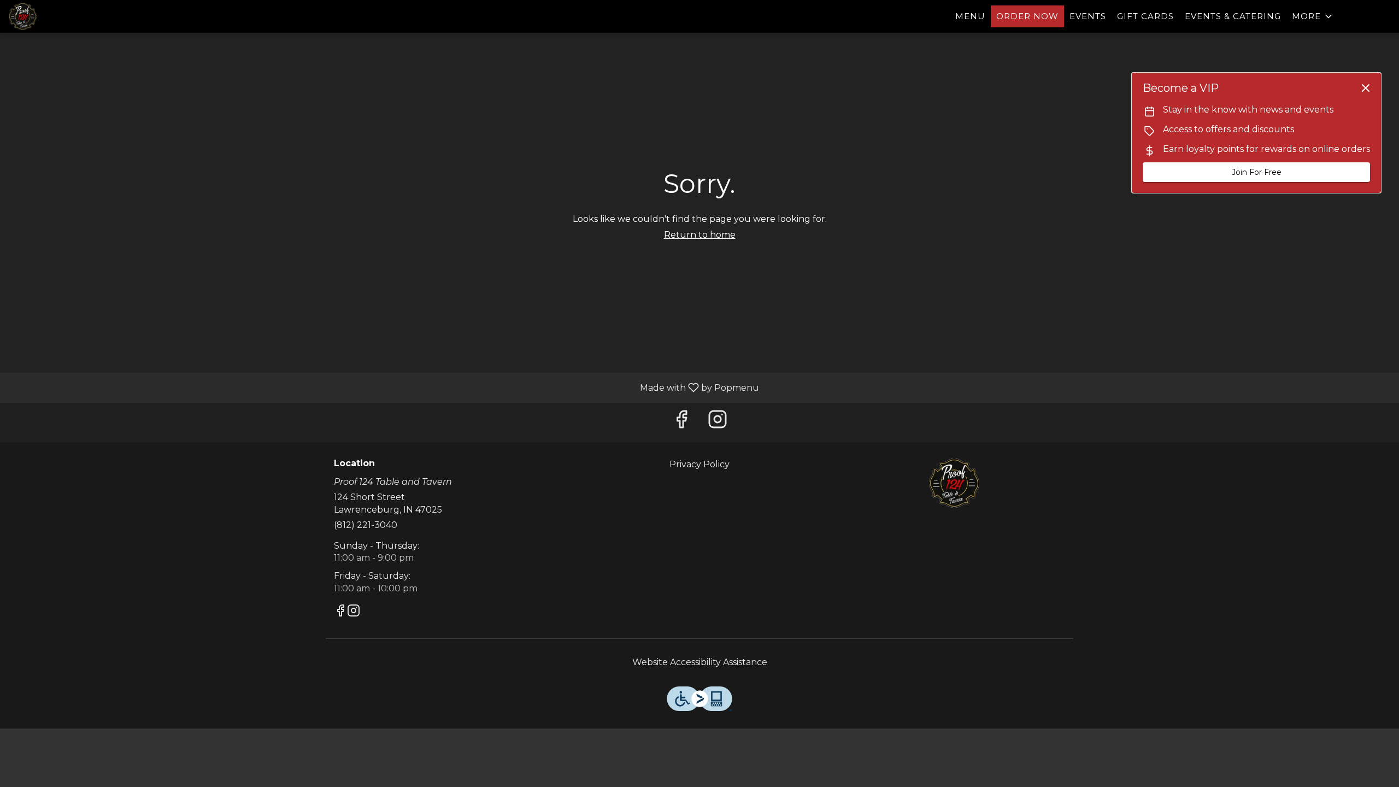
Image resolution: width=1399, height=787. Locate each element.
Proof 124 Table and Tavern (954, 483)
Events (1087, 16)
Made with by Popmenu (383, 387)
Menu (970, 16)
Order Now (1027, 16)
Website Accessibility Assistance (699, 662)
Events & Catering (1233, 16)
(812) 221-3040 (365, 525)
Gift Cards (1145, 16)
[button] (1312, 16)
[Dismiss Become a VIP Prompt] (1365, 88)
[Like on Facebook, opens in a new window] (681, 422)
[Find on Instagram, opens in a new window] (717, 422)
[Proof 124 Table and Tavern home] (58, 16)
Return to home (700, 235)
